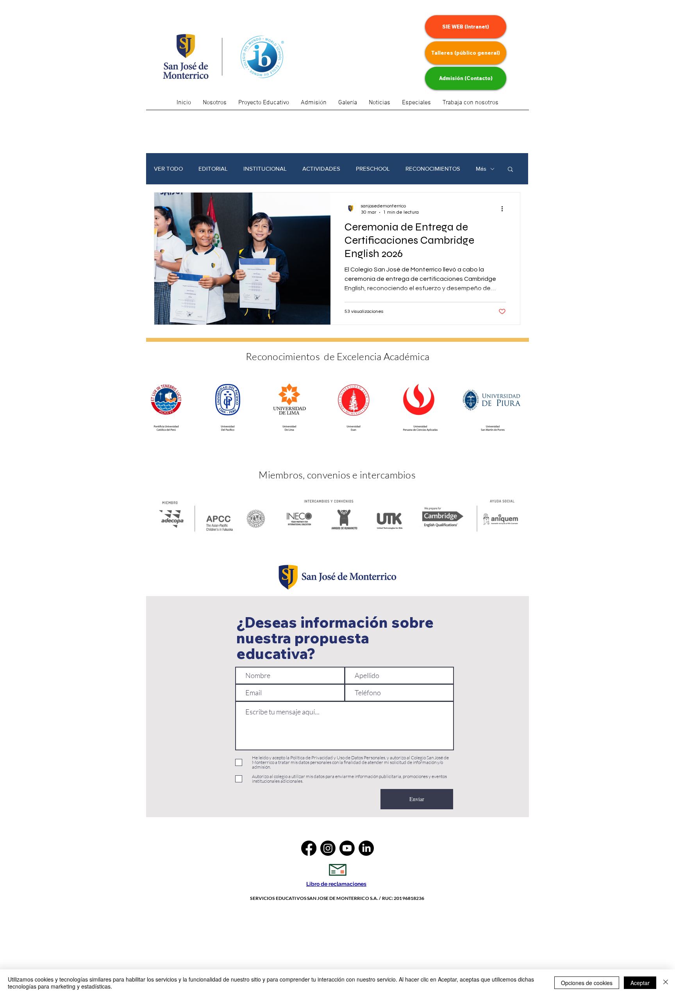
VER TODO (168, 168)
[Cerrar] (665, 983)
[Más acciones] (504, 208)
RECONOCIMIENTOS (432, 168)
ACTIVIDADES (321, 168)
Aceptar (640, 983)
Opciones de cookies (586, 983)
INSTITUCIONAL (265, 168)
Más (481, 168)
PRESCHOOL (373, 168)
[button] (416, 105)
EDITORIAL (213, 168)
